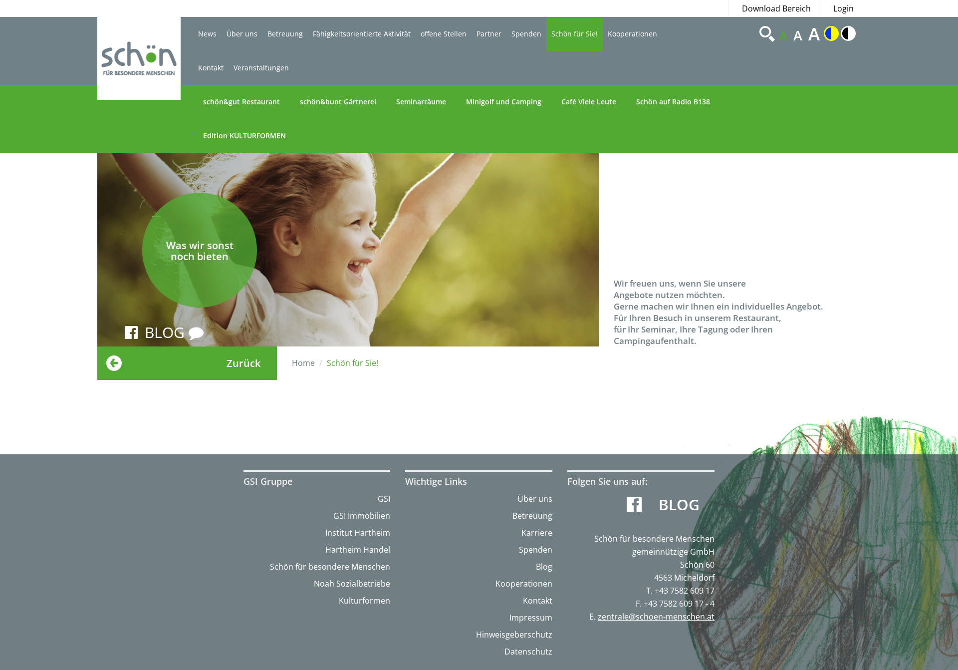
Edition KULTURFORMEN (244, 135)
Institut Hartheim (357, 532)
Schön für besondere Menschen (330, 566)
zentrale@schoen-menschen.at (656, 616)
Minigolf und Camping (503, 101)
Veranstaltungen (261, 67)
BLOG (167, 332)
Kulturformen (364, 600)
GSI (384, 498)
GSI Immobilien (361, 515)
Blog (544, 566)
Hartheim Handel (357, 549)
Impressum (530, 617)
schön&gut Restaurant (241, 101)
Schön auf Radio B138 (673, 101)
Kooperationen (632, 33)
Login (843, 8)
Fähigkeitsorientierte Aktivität (362, 33)
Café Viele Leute (588, 101)
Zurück (243, 363)
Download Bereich (776, 8)
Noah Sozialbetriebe (352, 583)
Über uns (242, 33)
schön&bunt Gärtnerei (338, 101)
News (207, 33)
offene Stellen (444, 33)
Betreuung (285, 33)
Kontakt (211, 67)
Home (303, 362)
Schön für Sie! (574, 33)
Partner (489, 33)
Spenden (526, 33)
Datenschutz (528, 651)
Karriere (536, 532)
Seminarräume (421, 101)
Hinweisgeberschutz (514, 634)
